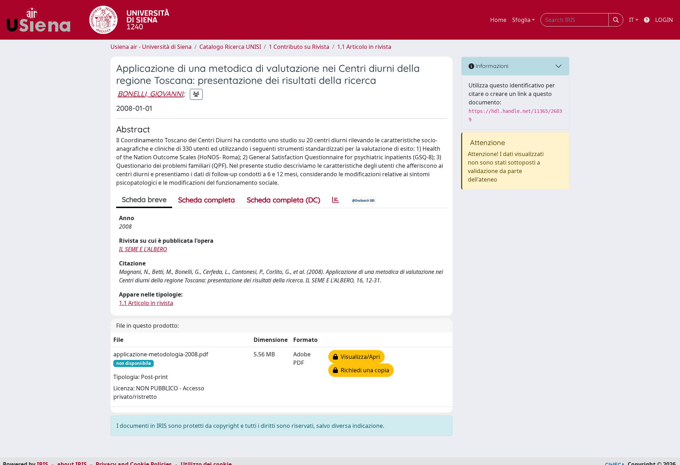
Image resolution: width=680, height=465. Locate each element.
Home (498, 20)
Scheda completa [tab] (206, 199)
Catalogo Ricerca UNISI (230, 47)
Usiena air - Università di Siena (151, 47)
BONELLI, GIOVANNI (150, 93)
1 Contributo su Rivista (299, 47)
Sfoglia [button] (521, 20)
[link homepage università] (129, 19)
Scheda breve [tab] (144, 199)
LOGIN (664, 20)
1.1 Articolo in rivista (364, 47)
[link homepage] (41, 19)
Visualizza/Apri (359, 357)
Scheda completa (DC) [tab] (283, 199)
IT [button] (631, 20)
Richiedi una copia (363, 370)
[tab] (335, 200)
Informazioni (491, 65)
